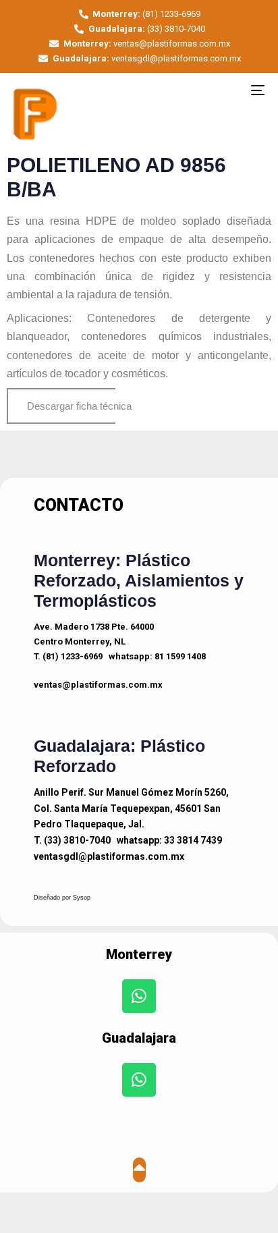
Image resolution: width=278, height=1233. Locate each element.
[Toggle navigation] (223, 90)
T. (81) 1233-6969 (68, 656)
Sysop (81, 897)
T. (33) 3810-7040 (72, 840)
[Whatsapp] (139, 996)
